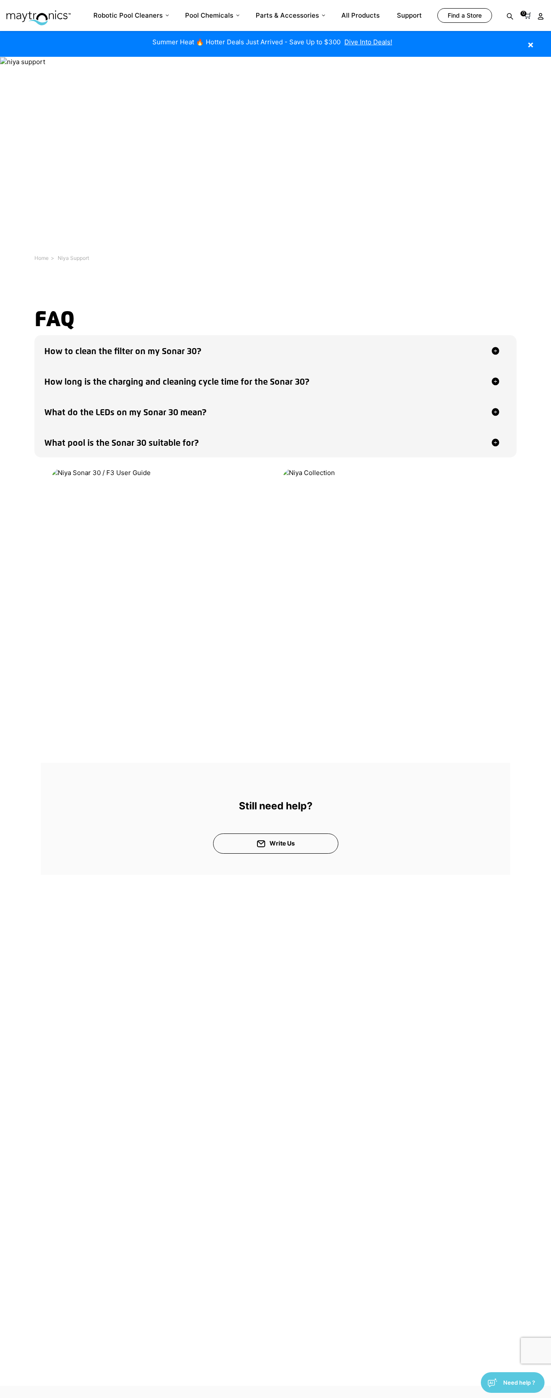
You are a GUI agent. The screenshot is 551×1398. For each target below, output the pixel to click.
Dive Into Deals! (368, 42)
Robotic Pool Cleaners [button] (128, 15)
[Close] (543, 40)
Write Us (282, 843)
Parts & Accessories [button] (287, 15)
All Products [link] (360, 15)
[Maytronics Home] (38, 13)
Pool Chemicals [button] (209, 15)
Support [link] (409, 15)
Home (41, 258)
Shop (347, 652)
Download (116, 654)
